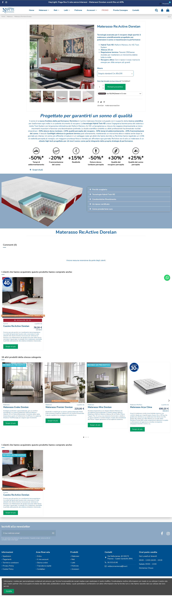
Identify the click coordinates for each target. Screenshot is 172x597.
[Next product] (170, 17)
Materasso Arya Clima (141, 407)
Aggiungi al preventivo (115, 87)
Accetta (9, 591)
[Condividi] (98, 102)
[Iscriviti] (53, 533)
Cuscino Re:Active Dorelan (16, 326)
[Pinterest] (104, 102)
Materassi (75, 556)
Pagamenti (7, 559)
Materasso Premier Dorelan (59, 407)
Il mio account (42, 559)
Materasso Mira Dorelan (100, 407)
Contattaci (41, 569)
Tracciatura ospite (44, 566)
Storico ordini (42, 562)
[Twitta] (101, 102)
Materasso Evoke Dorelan (16, 407)
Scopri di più (11, 346)
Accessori (75, 569)
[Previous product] (169, 17)
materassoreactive (112, 105)
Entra (39, 556)
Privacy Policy (8, 566)
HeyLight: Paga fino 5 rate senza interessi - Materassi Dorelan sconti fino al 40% (86, 2)
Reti (73, 559)
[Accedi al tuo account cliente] (162, 10)
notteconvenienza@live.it (117, 566)
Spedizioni (7, 556)
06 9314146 (113, 562)
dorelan (100, 105)
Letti (73, 562)
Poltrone (75, 566)
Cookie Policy (8, 569)
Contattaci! (126, 81)
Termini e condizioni (11, 562)
